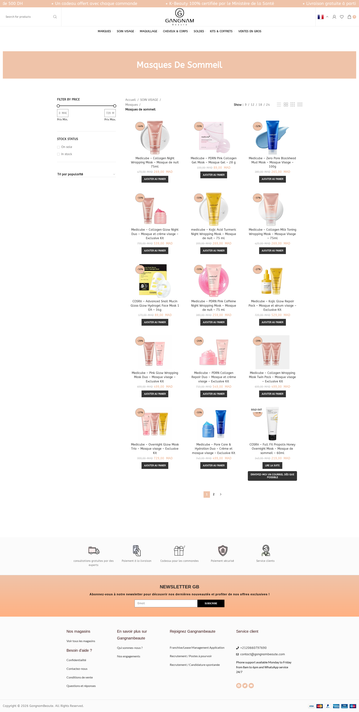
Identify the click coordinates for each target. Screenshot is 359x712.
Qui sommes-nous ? (130, 647)
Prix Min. (62, 119)
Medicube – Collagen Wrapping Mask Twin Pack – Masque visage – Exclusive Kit (272, 377)
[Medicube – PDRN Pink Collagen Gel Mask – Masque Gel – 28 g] (213, 138)
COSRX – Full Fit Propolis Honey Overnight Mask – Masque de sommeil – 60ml (272, 449)
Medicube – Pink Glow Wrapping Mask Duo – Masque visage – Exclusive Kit (155, 377)
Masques (131, 104)
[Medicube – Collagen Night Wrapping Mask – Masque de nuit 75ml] (154, 138)
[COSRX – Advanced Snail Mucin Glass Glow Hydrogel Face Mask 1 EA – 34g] (154, 281)
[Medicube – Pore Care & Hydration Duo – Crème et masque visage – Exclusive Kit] (213, 424)
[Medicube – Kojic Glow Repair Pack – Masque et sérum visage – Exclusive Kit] (272, 281)
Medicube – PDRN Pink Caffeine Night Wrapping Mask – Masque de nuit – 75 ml (213, 305)
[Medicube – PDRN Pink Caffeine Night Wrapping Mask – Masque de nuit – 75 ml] (213, 281)
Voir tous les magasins (81, 641)
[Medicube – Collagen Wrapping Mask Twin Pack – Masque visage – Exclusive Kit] (272, 352)
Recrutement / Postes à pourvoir (191, 656)
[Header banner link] (179, 3)
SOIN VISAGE (149, 100)
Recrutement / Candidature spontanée (195, 664)
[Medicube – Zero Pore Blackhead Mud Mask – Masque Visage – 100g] (272, 138)
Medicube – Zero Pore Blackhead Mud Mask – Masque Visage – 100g (272, 162)
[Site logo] (179, 16)
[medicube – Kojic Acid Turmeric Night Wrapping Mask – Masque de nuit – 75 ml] (213, 209)
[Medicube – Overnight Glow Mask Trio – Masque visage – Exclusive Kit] (154, 424)
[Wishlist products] (342, 17)
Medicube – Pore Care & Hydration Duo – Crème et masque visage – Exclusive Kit (213, 449)
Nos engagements (128, 656)
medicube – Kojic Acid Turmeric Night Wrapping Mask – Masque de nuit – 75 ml (213, 234)
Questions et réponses (81, 686)
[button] (155, 179)
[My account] (334, 17)
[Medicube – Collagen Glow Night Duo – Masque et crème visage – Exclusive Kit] (154, 209)
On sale (66, 147)
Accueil (130, 100)
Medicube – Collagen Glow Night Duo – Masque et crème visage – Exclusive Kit (154, 234)
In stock (66, 154)
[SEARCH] (55, 16)
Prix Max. (110, 119)
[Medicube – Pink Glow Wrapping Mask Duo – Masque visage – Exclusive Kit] (154, 352)
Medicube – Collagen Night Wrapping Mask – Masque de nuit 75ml (155, 162)
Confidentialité (76, 660)
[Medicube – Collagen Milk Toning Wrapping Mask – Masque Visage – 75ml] (272, 209)
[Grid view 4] (300, 104)
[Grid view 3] (293, 104)
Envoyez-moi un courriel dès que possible (272, 476)
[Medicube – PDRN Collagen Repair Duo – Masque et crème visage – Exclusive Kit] (213, 352)
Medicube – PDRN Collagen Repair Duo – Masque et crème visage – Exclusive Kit (213, 377)
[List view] (279, 104)
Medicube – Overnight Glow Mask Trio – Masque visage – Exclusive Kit (155, 449)
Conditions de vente (80, 677)
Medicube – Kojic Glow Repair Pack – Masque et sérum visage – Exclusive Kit (272, 305)
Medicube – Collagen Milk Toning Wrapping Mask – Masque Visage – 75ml (272, 234)
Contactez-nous (77, 668)
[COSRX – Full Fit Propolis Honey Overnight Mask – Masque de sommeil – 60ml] (272, 424)
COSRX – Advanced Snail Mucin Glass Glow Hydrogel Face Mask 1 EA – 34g (155, 305)
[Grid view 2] (286, 104)
